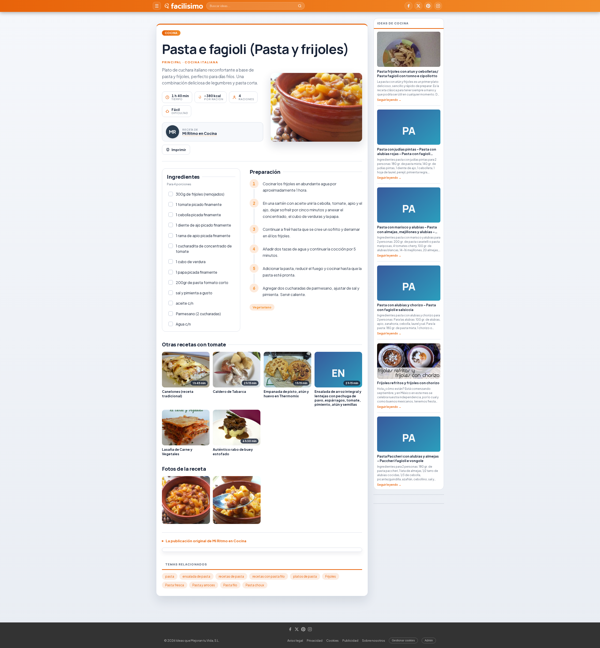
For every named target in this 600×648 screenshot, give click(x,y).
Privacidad (314, 640)
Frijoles (330, 576)
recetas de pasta (231, 576)
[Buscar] (299, 5)
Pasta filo (230, 585)
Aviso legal (295, 640)
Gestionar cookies (403, 640)
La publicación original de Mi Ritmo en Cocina (206, 540)
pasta (169, 576)
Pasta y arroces (203, 585)
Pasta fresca (174, 585)
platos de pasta (305, 576)
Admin (429, 640)
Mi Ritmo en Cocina (199, 133)
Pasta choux (255, 585)
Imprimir (179, 150)
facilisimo (187, 6)
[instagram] (438, 6)
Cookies (332, 640)
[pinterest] (428, 6)
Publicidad (350, 640)
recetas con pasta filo (268, 576)
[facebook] (408, 6)
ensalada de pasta (196, 576)
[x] (418, 6)
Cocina (171, 33)
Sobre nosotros (373, 640)
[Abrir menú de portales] (157, 6)
